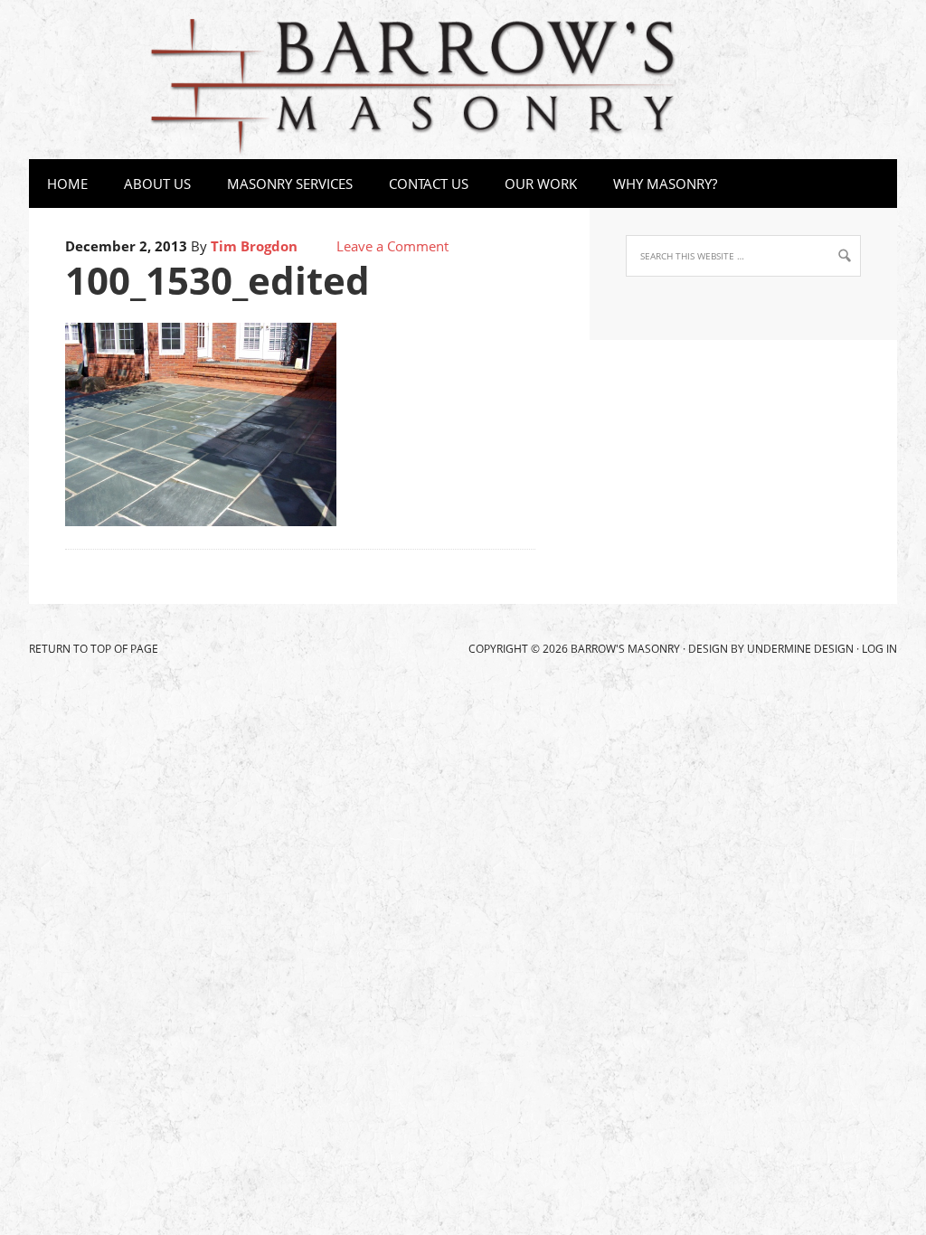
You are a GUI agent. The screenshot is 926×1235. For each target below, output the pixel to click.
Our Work (541, 183)
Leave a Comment (392, 246)
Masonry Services (281, 183)
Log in (879, 648)
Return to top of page (93, 648)
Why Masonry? (665, 183)
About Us (157, 183)
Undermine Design (800, 648)
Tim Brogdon (254, 246)
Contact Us (428, 183)
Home (67, 183)
